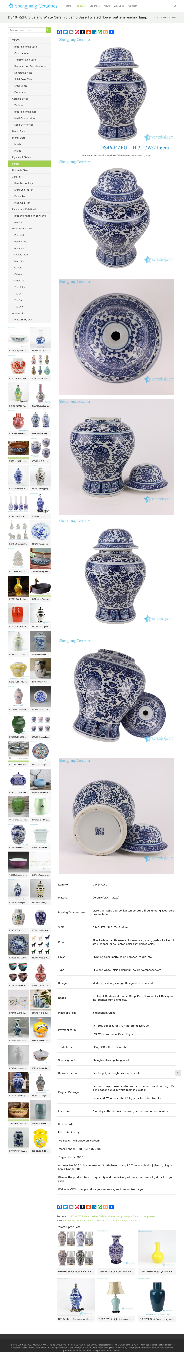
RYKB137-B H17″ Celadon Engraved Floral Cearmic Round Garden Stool (41, 820)
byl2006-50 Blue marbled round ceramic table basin (41, 792)
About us (119, 5)
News (107, 5)
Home (68, 5)
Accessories (18, 313)
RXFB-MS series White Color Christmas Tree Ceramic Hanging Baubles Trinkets (18, 544)
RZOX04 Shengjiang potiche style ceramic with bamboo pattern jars (41, 489)
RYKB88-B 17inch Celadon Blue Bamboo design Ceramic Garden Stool (41, 1123)
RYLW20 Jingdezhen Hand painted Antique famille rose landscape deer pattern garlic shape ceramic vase (41, 406)
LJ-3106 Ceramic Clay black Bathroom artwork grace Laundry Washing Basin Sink (18, 765)
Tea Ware (17, 267)
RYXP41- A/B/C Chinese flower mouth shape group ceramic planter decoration (18, 1013)
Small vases (20, 85)
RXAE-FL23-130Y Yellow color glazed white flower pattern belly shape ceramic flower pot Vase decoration (18, 682)
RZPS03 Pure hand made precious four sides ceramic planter (41, 847)
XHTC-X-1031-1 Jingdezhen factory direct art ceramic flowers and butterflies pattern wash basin (18, 461)
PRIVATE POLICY (26, 319)
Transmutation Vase (25, 59)
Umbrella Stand (20, 170)
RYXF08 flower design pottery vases (41, 1040)
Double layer (21, 254)
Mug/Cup (19, 280)
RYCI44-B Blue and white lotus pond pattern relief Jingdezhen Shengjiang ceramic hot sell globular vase (41, 351)
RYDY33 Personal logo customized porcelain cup (41, 875)
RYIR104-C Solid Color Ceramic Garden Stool (18, 627)
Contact (132, 5)
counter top (20, 241)
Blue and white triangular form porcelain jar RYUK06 (18, 1040)
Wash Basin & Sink (22, 228)
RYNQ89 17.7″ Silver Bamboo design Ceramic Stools (41, 682)
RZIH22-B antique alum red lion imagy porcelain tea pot (18, 378)
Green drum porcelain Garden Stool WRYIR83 (18, 820)
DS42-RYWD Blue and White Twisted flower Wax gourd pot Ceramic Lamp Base (111, 1216)
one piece (19, 248)
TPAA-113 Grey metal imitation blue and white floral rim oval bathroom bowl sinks (41, 571)
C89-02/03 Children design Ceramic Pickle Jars (41, 1151)
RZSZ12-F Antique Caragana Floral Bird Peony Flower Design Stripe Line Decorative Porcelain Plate (41, 765)
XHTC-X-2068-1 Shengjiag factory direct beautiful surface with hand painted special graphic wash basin (18, 1123)
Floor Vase (20, 92)
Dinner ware (18, 137)
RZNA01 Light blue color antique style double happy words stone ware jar (18, 654)
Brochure (95, 5)
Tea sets (18, 306)
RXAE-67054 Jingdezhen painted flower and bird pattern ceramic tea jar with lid (18, 930)
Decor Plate (18, 131)
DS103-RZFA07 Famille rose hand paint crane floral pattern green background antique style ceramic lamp (18, 406)
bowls (17, 144)
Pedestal (19, 235)
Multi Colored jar (23, 189)
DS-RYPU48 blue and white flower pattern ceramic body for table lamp (116, 1271)
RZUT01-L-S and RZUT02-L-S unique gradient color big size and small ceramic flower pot (18, 985)
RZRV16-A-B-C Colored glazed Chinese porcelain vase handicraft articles (41, 1013)
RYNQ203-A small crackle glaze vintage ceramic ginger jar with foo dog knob (18, 1068)
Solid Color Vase (23, 79)
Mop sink (19, 261)
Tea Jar (18, 293)
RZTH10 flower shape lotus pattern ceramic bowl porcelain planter (41, 1068)
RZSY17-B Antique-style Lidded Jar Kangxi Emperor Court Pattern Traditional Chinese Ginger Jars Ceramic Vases (41, 1096)
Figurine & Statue (21, 157)
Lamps (15, 163)
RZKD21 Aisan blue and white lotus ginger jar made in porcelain (18, 1096)
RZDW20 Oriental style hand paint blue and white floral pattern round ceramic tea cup (41, 709)
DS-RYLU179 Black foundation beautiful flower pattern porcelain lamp (41, 516)
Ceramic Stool (20, 98)
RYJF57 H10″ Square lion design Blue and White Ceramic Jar (18, 1151)
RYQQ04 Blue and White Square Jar (41, 654)
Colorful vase (21, 53)
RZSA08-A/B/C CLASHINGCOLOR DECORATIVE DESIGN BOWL (18, 351)
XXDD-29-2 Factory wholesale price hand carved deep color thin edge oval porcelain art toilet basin (41, 599)
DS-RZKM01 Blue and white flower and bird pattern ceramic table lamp (101, 1220)
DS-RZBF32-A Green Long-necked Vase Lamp (157, 1319)
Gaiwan (18, 274)
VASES (16, 40)
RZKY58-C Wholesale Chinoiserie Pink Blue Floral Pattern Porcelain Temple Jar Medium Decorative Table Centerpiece (18, 709)
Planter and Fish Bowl (24, 209)
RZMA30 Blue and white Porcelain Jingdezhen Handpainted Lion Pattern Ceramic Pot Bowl (18, 847)
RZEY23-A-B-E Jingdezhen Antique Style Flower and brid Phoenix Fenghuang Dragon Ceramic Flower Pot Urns (41, 461)
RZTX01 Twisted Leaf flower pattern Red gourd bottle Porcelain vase (41, 985)
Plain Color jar (22, 202)
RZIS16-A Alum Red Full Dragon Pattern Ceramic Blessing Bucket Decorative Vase (18, 433)
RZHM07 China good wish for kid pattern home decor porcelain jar (18, 903)
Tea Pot (18, 300)
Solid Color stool (23, 124)
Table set (19, 105)
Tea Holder (20, 287)
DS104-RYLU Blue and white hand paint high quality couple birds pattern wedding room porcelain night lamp (75, 1319)
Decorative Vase (23, 72)
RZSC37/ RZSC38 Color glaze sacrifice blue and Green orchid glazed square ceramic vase (18, 737)
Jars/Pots (17, 176)
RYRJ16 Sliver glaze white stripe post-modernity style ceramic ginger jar (41, 627)
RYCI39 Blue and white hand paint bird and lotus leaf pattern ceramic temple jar (18, 489)
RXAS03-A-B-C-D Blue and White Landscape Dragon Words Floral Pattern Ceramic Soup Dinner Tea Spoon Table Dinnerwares (18, 516)
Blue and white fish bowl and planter (30, 219)
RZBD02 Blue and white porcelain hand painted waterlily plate (18, 958)
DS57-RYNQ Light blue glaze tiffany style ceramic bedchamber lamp (116, 1319)
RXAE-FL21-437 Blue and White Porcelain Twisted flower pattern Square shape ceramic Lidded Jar (18, 792)
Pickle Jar (19, 196)
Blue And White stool (25, 111)
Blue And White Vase (25, 46)
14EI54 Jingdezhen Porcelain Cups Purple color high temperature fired (18, 875)
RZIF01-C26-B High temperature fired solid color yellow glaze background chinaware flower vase (18, 599)
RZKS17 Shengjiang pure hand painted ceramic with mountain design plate (41, 544)
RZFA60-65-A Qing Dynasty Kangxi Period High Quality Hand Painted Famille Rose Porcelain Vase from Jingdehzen (41, 378)
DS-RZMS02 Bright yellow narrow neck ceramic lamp (157, 1271)
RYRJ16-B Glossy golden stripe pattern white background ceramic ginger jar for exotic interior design (41, 903)
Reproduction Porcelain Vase (30, 66)
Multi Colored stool (24, 118)
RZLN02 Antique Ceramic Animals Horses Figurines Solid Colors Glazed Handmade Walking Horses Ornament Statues (41, 958)
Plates (17, 150)
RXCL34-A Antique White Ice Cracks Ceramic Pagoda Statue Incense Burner (18, 571)
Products (81, 5)
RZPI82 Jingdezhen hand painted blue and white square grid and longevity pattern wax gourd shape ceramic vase (41, 930)
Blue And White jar (24, 183)
